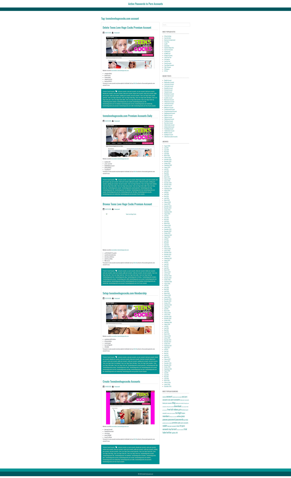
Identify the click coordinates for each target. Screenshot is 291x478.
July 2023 (166, 216)
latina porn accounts (118, 449)
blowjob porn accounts (108, 93)
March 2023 (167, 223)
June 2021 (166, 264)
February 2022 (167, 249)
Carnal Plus (166, 42)
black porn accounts (150, 91)
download (177, 406)
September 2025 (168, 165)
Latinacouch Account (168, 103)
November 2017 (167, 342)
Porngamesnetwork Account (170, 111)
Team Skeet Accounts (169, 65)
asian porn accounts (131, 91)
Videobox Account (168, 117)
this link (135, 83)
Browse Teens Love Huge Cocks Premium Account (127, 204)
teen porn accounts (135, 95)
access (164, 397)
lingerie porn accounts (138, 93)
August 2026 (167, 146)
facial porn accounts (144, 359)
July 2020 (166, 285)
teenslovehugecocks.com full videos (129, 192)
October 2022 (167, 233)
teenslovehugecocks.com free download (112, 104)
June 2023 (166, 218)
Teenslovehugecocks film (108, 190)
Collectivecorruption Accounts (170, 137)
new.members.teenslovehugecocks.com (120, 70)
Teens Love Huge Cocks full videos (143, 98)
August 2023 (167, 214)
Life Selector (167, 59)
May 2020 (166, 289)
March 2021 (167, 270)
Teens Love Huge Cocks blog (128, 98)
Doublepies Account (168, 135)
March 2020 (167, 293)
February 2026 (167, 157)
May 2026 (166, 152)
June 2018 (166, 328)
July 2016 (166, 373)
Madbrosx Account (168, 115)
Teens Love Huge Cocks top (147, 100)
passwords (180, 419)
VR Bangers (166, 69)
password (171, 419)
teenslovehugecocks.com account (124, 102)
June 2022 (166, 241)
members (166, 416)
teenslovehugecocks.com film (139, 102)
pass (183, 416)
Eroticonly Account (168, 90)
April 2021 (166, 268)
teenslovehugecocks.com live (128, 104)
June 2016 (166, 375)
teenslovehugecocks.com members (143, 457)
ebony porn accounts (128, 93)
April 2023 (166, 221)
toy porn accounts (180, 429)
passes (165, 419)
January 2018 (167, 338)
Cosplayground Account (169, 109)
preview (174, 422)
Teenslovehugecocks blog (146, 188)
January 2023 (167, 227)
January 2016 (167, 384)
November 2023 (167, 208)
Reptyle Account (167, 80)
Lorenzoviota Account (169, 84)
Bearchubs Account (168, 123)
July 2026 (166, 148)
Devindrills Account (168, 88)
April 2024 (166, 198)
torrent (174, 429)
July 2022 (166, 239)
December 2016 (167, 363)
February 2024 (167, 202)
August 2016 (167, 371)
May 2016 (166, 377)
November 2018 (167, 318)
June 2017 (166, 351)
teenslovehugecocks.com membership (143, 104)
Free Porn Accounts (168, 50)
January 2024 (167, 204)
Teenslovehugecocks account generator (131, 188)
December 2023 (167, 206)
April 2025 (166, 175)
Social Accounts (111, 91)
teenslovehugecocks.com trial (140, 106)
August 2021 (167, 260)
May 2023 (166, 220)
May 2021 (166, 266)
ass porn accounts (141, 91)
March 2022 (167, 247)
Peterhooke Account (168, 86)
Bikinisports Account (168, 107)
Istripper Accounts (168, 55)
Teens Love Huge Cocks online (118, 100)
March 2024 (167, 200)
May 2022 (166, 243)
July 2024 (166, 192)
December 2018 (167, 317)
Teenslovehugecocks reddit (123, 279)
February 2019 (167, 313)
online (179, 416)
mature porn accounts (148, 93)
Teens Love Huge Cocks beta (114, 98)
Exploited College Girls (169, 48)
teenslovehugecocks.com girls (145, 192)
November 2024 (167, 185)
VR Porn (166, 71)
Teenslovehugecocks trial (137, 190)
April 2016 (166, 379)
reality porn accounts (114, 95)
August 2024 (167, 190)
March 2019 (167, 311)
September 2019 (168, 305)
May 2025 (166, 173)
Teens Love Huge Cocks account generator (128, 451)
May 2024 (166, 196)
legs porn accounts (114, 182)
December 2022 (167, 229)
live (176, 412)
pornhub (186, 420)
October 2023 (167, 210)
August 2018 (167, 324)
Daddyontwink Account (169, 127)
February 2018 (167, 336)
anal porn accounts (122, 91)
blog (173, 402)
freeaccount (117, 33)
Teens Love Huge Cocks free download (111, 363)
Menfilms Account (168, 133)
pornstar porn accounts (167, 423)
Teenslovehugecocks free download (123, 190)
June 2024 (166, 194)
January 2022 (167, 251)
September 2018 (168, 322)
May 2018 (166, 330)
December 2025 (167, 159)
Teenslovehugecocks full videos (134, 277)
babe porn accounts (184, 400)
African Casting (167, 36)
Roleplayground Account (169, 113)
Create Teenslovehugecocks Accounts (121, 381)
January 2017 (167, 361)
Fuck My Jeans (167, 52)
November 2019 (167, 301)
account (169, 396)
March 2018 (167, 334)
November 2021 (167, 254)
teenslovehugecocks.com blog (124, 369)
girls (180, 409)
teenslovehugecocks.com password (111, 106)
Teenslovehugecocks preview (109, 279)
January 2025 (167, 181)
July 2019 (166, 309)
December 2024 (167, 183)
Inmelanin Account (168, 105)
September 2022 (168, 235)
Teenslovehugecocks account (114, 188)
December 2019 (167, 299)
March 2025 (167, 177)
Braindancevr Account (169, 94)
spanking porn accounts (125, 95)
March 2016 (167, 380)
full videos (174, 409)
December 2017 (167, 340)
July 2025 (166, 169)
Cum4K (165, 44)
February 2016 (167, 382)
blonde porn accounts (141, 180)
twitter (168, 432)
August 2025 (167, 167)
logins (183, 413)
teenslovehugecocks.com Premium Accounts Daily (127, 116)
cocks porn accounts (118, 93)
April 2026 (166, 154)
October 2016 (167, 367)
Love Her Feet (167, 61)
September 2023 (168, 212)
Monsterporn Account (169, 100)
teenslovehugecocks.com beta (113, 192)
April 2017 (166, 355)
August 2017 (167, 347)
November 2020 (167, 278)
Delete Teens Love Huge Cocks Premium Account (127, 27)
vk (177, 432)
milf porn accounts (173, 416)
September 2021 (168, 258)
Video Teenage (167, 67)
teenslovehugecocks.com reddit (126, 106)
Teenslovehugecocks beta (109, 277)
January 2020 (167, 297)
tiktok (177, 426)
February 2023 (167, 225)
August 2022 (167, 237)
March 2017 (166, 357)
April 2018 (166, 332)
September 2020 (168, 282)
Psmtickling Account (168, 129)
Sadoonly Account (168, 92)
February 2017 (167, 359)
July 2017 (166, 349)
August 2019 (167, 307)
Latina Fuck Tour (167, 57)
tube (164, 432)
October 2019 (167, 303)
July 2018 (166, 326)
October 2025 (167, 163)
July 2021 (166, 262)
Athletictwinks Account (169, 125)
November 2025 (167, 161)
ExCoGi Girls (166, 46)
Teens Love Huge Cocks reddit (140, 186)
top (170, 429)
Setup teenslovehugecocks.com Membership (125, 293)
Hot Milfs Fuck (167, 53)
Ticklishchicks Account (169, 131)
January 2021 (167, 274)
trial (185, 429)
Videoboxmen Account (169, 119)
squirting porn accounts (112, 184)
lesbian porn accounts (171, 413)
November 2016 (167, 365)
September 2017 (168, 346)
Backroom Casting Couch (169, 40)
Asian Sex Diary (167, 38)
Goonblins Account (168, 98)
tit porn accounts (152, 106)
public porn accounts (133, 182)
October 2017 (167, 344)
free (168, 409)
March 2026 (167, 155)
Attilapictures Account (169, 102)
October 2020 (167, 280)
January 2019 (167, 315)
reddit (165, 425)
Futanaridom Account (169, 96)
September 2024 (168, 189)
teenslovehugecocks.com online (127, 459)
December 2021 (167, 252)
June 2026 (166, 150)
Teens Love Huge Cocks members (149, 184)
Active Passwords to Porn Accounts (145, 4)
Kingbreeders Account (169, 82)
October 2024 (167, 187)
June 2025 (166, 171)
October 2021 (167, 256)
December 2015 (167, 386)
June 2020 (166, 287)
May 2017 (166, 353)
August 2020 (167, 284)
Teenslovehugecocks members (110, 102)
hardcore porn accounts (108, 449)
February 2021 (167, 272)
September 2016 (168, 369)
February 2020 (167, 295)
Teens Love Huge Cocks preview (133, 100)
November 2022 (167, 231)
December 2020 (167, 276)
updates (174, 433)
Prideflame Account (168, 121)
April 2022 (166, 245)
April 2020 (166, 291)
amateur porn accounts (177, 397)
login (180, 412)
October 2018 (167, 320)
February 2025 (167, 179)
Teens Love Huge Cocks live (134, 184)
